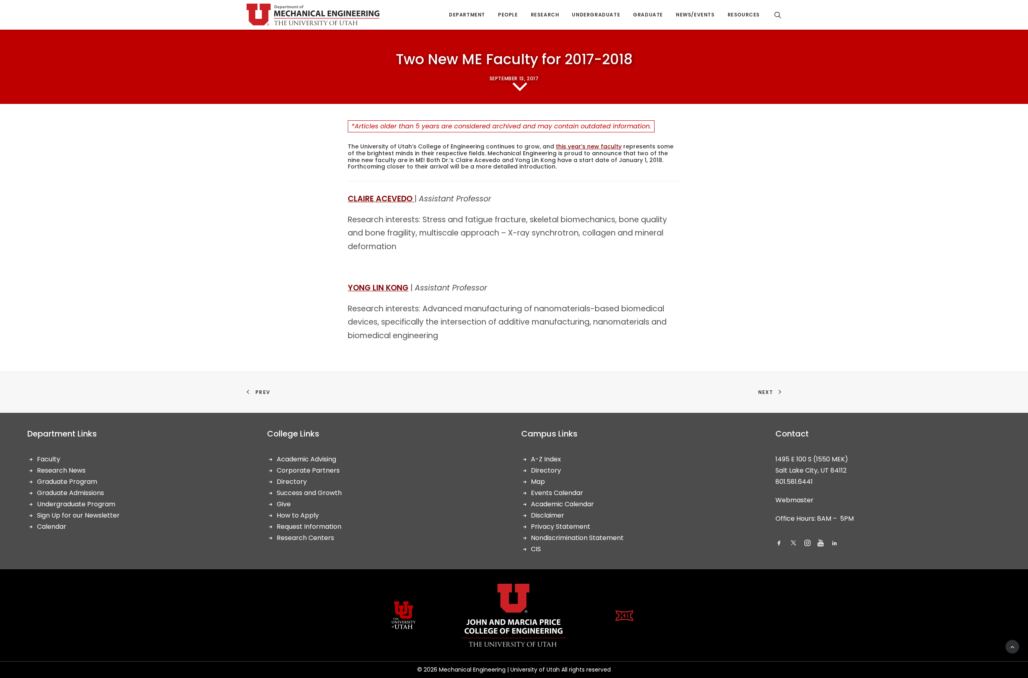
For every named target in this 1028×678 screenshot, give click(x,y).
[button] (779, 543)
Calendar (51, 526)
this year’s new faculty (589, 146)
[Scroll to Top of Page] (1012, 646)
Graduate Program (67, 481)
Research (545, 14)
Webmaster (794, 500)
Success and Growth (309, 492)
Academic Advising (306, 459)
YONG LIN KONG (378, 287)
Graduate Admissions (70, 492)
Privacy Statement (560, 526)
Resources (744, 14)
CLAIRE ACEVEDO (381, 198)
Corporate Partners (308, 470)
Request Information (309, 526)
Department (467, 14)
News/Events (695, 14)
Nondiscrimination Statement (577, 537)
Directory (292, 481)
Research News (61, 470)
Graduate (648, 14)
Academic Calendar (562, 504)
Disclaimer (547, 515)
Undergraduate (596, 14)
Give (284, 504)
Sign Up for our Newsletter (78, 515)
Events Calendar (557, 492)
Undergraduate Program (76, 504)
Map (538, 481)
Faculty (48, 459)
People (508, 14)
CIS (536, 549)
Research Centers (305, 537)
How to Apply (298, 515)
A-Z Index (546, 459)
